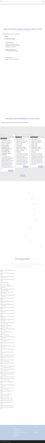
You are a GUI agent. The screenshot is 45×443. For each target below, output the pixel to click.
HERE (19, 59)
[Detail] (8, 270)
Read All (22, 175)
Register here (22, 421)
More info (8, 54)
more (32, 198)
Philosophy (36, 432)
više (29, 193)
